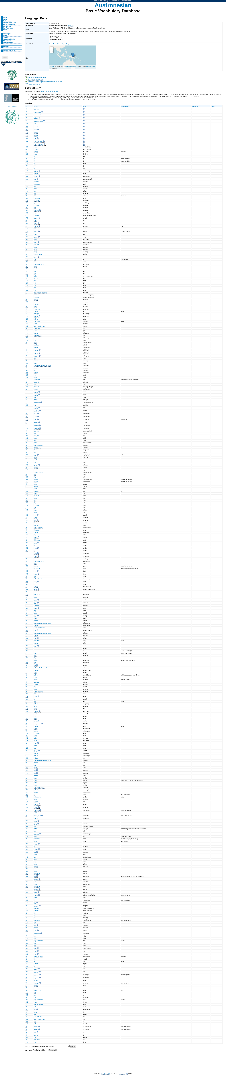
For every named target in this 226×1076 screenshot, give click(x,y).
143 (27, 1021)
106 (27, 373)
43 (26, 358)
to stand (36, 382)
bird (35, 701)
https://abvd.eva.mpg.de (102, 1)
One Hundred (38, 142)
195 (27, 278)
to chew (36, 834)
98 (26, 474)
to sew (36, 423)
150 (27, 753)
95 (26, 537)
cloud (35, 608)
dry (35, 770)
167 (27, 438)
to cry (35, 252)
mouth (36, 361)
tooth (35, 672)
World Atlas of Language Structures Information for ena (44, 82)
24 (26, 247)
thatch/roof (37, 115)
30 (26, 361)
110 (27, 173)
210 (27, 144)
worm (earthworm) (39, 326)
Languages (7, 34)
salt (35, 259)
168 (27, 503)
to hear (36, 776)
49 (26, 112)
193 (27, 159)
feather (36, 763)
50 (26, 431)
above (36, 132)
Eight (35, 589)
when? (36, 218)
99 (26, 763)
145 (27, 392)
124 (27, 124)
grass (35, 836)
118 (27, 836)
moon (35, 377)
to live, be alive (38, 579)
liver (35, 716)
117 (27, 281)
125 (27, 259)
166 (27, 491)
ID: (26, 106)
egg (35, 474)
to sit (35, 689)
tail (35, 1014)
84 (26, 532)
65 (26, 613)
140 (27, 770)
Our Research (8, 28)
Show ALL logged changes (49, 91)
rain (35, 262)
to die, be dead (38, 445)
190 (27, 266)
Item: (84, 106)
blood (35, 457)
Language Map (8, 42)
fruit (35, 281)
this (35, 285)
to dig (35, 196)
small (35, 363)
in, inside (37, 200)
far (34, 545)
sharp (35, 855)
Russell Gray (122, 1073)
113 (27, 879)
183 (27, 677)
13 (26, 600)
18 (26, 980)
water (35, 892)
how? (35, 257)
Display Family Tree (9, 51)
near (35, 660)
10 (26, 342)
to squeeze (37, 724)
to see (36, 368)
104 (27, 198)
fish (35, 882)
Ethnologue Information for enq (37, 77)
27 (26, 563)
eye (35, 576)
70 (26, 975)
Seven (36, 465)
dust (35, 450)
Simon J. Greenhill (105, 1073)
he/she (36, 269)
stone (35, 375)
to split (36, 1027)
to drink (36, 109)
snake (36, 373)
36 (26, 785)
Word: (36, 106)
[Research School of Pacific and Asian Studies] (12, 87)
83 (26, 356)
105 (27, 1014)
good (35, 203)
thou (35, 677)
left (35, 507)
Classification (7, 41)
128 (27, 384)
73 (26, 728)
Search (5, 37)
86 (26, 978)
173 (27, 156)
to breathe (37, 321)
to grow (36, 978)
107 (27, 326)
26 (26, 925)
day (35, 503)
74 (26, 517)
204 (27, 589)
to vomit (36, 721)
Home (5, 17)
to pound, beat (38, 121)
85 (26, 920)
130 (27, 271)
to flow (36, 829)
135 (27, 790)
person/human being (40, 292)
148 (27, 331)
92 (26, 264)
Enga (68, 44)
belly (35, 859)
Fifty (35, 139)
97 (26, 701)
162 (27, 876)
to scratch (37, 403)
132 (27, 611)
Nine (35, 824)
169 (27, 307)
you (35, 213)
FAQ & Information (9, 24)
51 (26, 689)
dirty (35, 342)
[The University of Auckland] (12, 64)
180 (27, 545)
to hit (35, 743)
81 (26, 855)
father (35, 220)
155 (27, 543)
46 (26, 368)
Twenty (36, 176)
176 (27, 135)
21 (26, 625)
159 (27, 740)
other (35, 266)
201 (27, 930)
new (35, 302)
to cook (36, 350)
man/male (37, 184)
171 (27, 171)
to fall (35, 538)
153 (27, 186)
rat (34, 961)
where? (36, 210)
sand (35, 147)
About (5, 19)
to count (36, 338)
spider (36, 173)
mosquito (37, 873)
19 (26, 245)
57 (26, 182)
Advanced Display (9, 39)
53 (26, 292)
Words (5, 35)
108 (27, 574)
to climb (36, 411)
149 (27, 191)
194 (27, 257)
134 (27, 387)
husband (36, 182)
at (34, 156)
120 (27, 375)
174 (27, 200)
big (35, 186)
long (35, 543)
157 (27, 129)
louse (35, 574)
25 (26, 592)
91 (26, 704)
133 (27, 262)
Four (35, 414)
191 (27, 699)
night (35, 438)
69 (26, 118)
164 (27, 203)
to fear (36, 726)
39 (26, 350)
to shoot (36, 975)
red (35, 191)
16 (26, 309)
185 (27, 665)
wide (35, 740)
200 (27, 414)
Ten (35, 179)
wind (35, 324)
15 (26, 498)
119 (27, 380)
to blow (36, 711)
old (35, 876)
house (36, 985)
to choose (37, 920)
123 (27, 829)
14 (26, 859)
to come (36, 304)
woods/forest (38, 335)
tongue (36, 389)
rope (35, 613)
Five (35, 931)
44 (26, 776)
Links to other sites (9, 23)
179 (27, 660)
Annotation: (125, 106)
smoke (36, 392)
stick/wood (37, 568)
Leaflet (52, 66)
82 (26, 540)
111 (27, 882)
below (36, 135)
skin (35, 913)
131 (27, 608)
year (35, 307)
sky (35, 384)
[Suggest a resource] (33, 84)
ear (35, 358)
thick (35, 130)
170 (27, 218)
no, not (36, 278)
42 (26, 586)
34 (26, 252)
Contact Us (7, 26)
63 (26, 484)
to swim (36, 295)
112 (27, 231)
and (35, 166)
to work (36, 356)
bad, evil (36, 436)
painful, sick (37, 447)
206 (27, 179)
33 (26, 311)
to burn (36, 353)
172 (27, 411)
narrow (36, 566)
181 (27, 210)
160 (27, 447)
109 (27, 873)
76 (26, 579)
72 (26, 743)
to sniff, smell (38, 254)
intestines (37, 309)
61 (26, 985)
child (35, 898)
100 (27, 736)
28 (26, 321)
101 (27, 276)
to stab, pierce (38, 472)
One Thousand (38, 144)
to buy (36, 704)
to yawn (36, 215)
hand (35, 489)
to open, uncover (39, 264)
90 (26, 196)
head (35, 247)
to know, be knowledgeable (42, 365)
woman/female (38, 988)
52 (26, 382)
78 (26, 815)
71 (26, 472)
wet (35, 857)
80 (26, 1026)
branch (36, 879)
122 (27, 892)
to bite (36, 675)
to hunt (36, 118)
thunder (36, 387)
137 (27, 711)
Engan (64, 44)
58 (26, 1007)
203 (27, 465)
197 (27, 603)
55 (26, 988)
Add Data (6, 47)
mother (36, 299)
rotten (35, 232)
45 (26, 576)
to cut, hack (37, 816)
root (35, 748)
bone (35, 498)
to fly (35, 276)
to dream (36, 431)
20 (26, 365)
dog (35, 193)
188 (27, 969)
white (35, 331)
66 (26, 957)
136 (27, 324)
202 (27, 852)
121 (27, 147)
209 (27, 141)
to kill (35, 517)
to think (36, 625)
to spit (36, 785)
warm (35, 242)
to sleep (36, 149)
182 (27, 648)
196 (27, 338)
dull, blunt (37, 540)
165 (27, 436)
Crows (124, 1)
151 (27, 767)
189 (27, 223)
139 (27, 419)
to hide (36, 171)
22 (26, 726)
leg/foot (36, 486)
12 (26, 913)
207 (27, 176)
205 (27, 824)
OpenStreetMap (90, 66)
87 (26, 425)
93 (26, 121)
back (35, 600)
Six (35, 852)
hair (35, 925)
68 (26, 866)
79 (26, 568)
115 (27, 748)
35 (26, 721)
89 (26, 226)
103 (27, 641)
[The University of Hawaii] (12, 75)
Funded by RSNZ (12, 106)
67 (26, 422)
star (35, 271)
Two (35, 515)
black (35, 714)
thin (35, 127)
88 (26, 724)
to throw (36, 810)
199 (27, 807)
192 (27, 166)
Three (36, 807)
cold (35, 420)
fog (35, 611)
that (35, 288)
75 (26, 445)
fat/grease (37, 198)
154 (27, 616)
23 (26, 457)
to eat (35, 653)
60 (26, 220)
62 (26, 115)
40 (26, 109)
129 (27, 377)
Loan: (213, 106)
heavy (36, 479)
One (35, 603)
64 (26, 152)
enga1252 (71, 26)
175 (27, 132)
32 (26, 389)
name (35, 484)
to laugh (36, 311)
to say (36, 152)
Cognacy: (195, 106)
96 (26, 193)
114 (27, 462)
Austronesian (115, 1)
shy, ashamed (38, 941)
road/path (37, 345)
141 (27, 857)
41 (26, 675)
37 (26, 653)
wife (35, 1007)
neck (35, 592)
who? (35, 223)
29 (26, 254)
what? (36, 969)
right (35, 813)
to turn (36, 895)
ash (35, 397)
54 (26, 184)
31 (26, 672)
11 (26, 450)
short (35, 616)
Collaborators (7, 21)
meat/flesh (37, 641)
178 (27, 288)
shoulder (36, 245)
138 (27, 242)
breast (36, 980)
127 (27, 335)
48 (26, 149)
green (36, 767)
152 (27, 363)
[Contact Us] (127, 1074)
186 (27, 213)
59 (26, 299)
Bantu (129, 1)
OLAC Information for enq (35, 79)
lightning (36, 790)
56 (26, 898)
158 (27, 566)
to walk (36, 680)
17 (26, 716)
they (35, 189)
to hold (36, 226)
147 (27, 714)
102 (27, 961)
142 (27, 479)
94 (26, 810)
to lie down (37, 112)
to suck (36, 586)
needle (36, 866)
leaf (35, 462)
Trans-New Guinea (55, 44)
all (34, 699)
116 (27, 802)
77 (26, 402)
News (5, 30)
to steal (36, 728)
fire (35, 1021)
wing (35, 736)
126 (27, 694)
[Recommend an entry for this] (84, 109)
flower (36, 802)
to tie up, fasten (38, 957)
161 (27, 941)
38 (26, 834)
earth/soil (37, 380)
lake (35, 694)
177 (27, 285)
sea (35, 124)
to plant (36, 532)
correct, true (37, 491)
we (35, 665)
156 (27, 127)
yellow (36, 753)
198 (27, 515)
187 (27, 189)
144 (27, 353)
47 (26, 215)
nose (35, 563)
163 (27, 302)
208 (27, 138)
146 (27, 397)
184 (27, 269)
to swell (36, 426)
